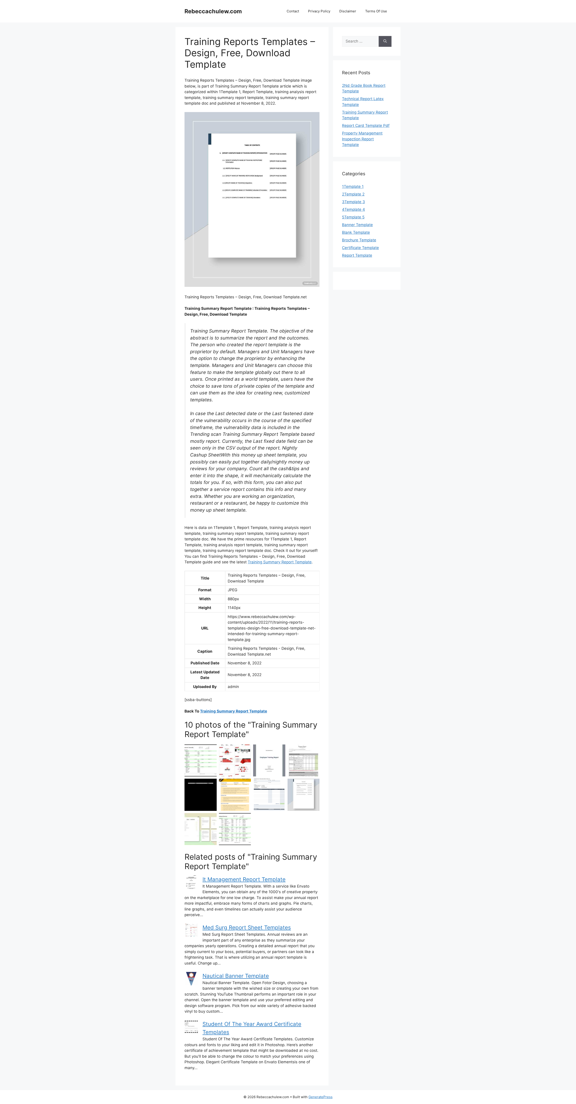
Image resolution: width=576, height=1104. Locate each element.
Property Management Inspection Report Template (362, 139)
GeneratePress (320, 1097)
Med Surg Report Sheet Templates (246, 927)
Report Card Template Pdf (365, 125)
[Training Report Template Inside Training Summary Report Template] (200, 760)
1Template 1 (353, 186)
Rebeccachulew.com (213, 11)
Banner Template (357, 225)
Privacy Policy (319, 11)
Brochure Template (359, 240)
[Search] (385, 41)
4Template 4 (353, 209)
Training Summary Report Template (280, 562)
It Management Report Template (244, 879)
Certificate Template (360, 247)
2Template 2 (353, 194)
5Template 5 (353, 217)
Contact (293, 11)
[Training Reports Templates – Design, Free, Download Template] (269, 760)
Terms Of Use (376, 11)
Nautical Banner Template (235, 976)
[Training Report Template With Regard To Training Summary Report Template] (235, 829)
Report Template (357, 255)
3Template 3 (353, 202)
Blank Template (356, 232)
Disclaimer (347, 11)
